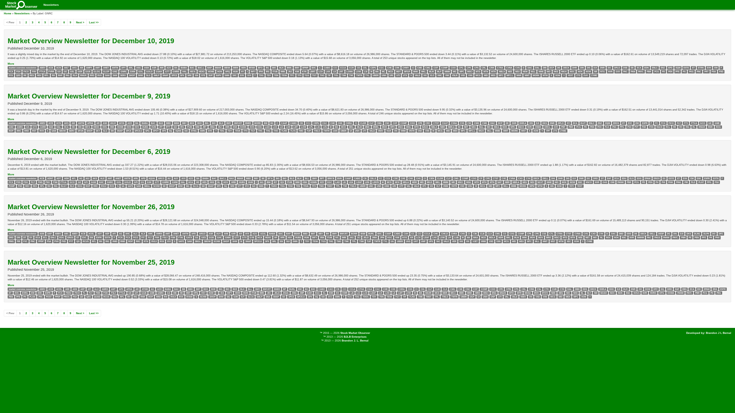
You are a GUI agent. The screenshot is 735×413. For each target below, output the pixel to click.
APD (143, 178)
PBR (649, 71)
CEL (365, 68)
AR (98, 123)
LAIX (267, 127)
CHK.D (444, 234)
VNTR (412, 131)
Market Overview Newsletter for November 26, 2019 (91, 207)
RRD (92, 75)
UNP (423, 241)
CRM (491, 68)
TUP (309, 131)
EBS (684, 289)
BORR (257, 123)
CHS (418, 178)
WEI (486, 75)
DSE (625, 68)
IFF (161, 127)
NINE (541, 71)
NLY (589, 293)
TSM (343, 75)
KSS (259, 127)
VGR (388, 131)
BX (271, 123)
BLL (307, 178)
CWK (484, 123)
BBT (313, 234)
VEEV (380, 131)
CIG (423, 289)
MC (383, 71)
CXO (520, 178)
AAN (42, 234)
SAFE (130, 186)
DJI (595, 68)
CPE (420, 123)
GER (80, 71)
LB (344, 182)
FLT (679, 123)
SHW (140, 75)
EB (632, 68)
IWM (283, 71)
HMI (112, 127)
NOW (588, 71)
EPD (670, 68)
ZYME (594, 75)
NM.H (564, 71)
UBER (376, 75)
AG (80, 178)
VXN (470, 75)
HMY (188, 293)
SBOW (62, 131)
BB (183, 289)
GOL (140, 71)
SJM (236, 297)
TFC (292, 75)
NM (595, 293)
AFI (114, 234)
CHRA (349, 123)
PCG (656, 71)
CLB (482, 234)
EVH (709, 68)
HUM (235, 71)
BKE (235, 289)
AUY (176, 178)
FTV (686, 123)
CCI (335, 68)
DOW (647, 289)
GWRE (176, 71)
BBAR (218, 68)
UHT (416, 241)
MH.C (453, 293)
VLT (438, 186)
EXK (699, 178)
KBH (305, 182)
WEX (455, 131)
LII (334, 71)
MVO (536, 293)
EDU (624, 178)
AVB (226, 234)
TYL (367, 75)
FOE (105, 293)
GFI (86, 182)
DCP (552, 68)
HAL (184, 71)
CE (358, 68)
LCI (358, 293)
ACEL (91, 234)
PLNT (701, 182)
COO (453, 68)
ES (664, 178)
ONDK (538, 127)
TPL (338, 186)
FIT (143, 238)
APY (123, 68)
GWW (43, 127)
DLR (625, 289)
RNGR (83, 75)
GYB (252, 238)
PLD (607, 127)
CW (469, 123)
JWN (227, 127)
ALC (135, 234)
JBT (205, 127)
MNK (367, 127)
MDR (414, 182)
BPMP (305, 68)
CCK (387, 178)
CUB (554, 289)
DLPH (706, 234)
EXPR (645, 123)
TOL (336, 75)
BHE (213, 289)
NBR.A (451, 127)
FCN (120, 238)
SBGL (147, 186)
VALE (417, 75)
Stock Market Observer (355, 332)
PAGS (657, 238)
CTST (436, 123)
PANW (620, 182)
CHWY (406, 68)
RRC (19, 131)
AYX (183, 178)
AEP (107, 234)
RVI (165, 297)
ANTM (115, 68)
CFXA (361, 289)
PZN (651, 127)
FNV (34, 71)
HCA (66, 127)
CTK (546, 289)
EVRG (25, 293)
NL (601, 238)
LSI (365, 71)
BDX (192, 123)
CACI (330, 289)
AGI (87, 178)
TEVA (284, 75)
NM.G (496, 127)
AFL (74, 178)
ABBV (58, 234)
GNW (132, 71)
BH (327, 234)
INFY (253, 71)
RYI (169, 241)
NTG (602, 71)
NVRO (653, 293)
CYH (528, 178)
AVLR (113, 123)
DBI (544, 68)
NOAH (603, 293)
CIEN (431, 178)
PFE (677, 71)
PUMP (12, 186)
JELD (366, 238)
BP (284, 289)
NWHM (640, 238)
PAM (633, 71)
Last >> (94, 22)
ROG (718, 127)
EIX (699, 289)
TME (420, 297)
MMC (461, 293)
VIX (425, 75)
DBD (621, 234)
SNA (268, 297)
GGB (87, 71)
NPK (512, 127)
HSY (290, 238)
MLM (431, 71)
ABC (66, 234)
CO (504, 234)
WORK (536, 75)
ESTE (686, 68)
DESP (661, 234)
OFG (661, 293)
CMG (427, 68)
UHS (408, 241)
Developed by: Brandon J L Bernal (708, 332)
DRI (18, 238)
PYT (71, 241)
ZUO (585, 75)
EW (716, 68)
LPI (449, 238)
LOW (358, 71)
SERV (123, 75)
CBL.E (373, 178)
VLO (432, 75)
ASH (105, 123)
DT (602, 178)
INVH (237, 293)
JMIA (212, 127)
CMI (460, 289)
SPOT (156, 131)
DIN (582, 68)
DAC (530, 68)
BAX (161, 123)
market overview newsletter (22, 68)
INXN (245, 293)
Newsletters (51, 4)
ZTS (578, 75)
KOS (252, 127)
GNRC (124, 71)
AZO (169, 68)
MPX (392, 127)
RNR (710, 127)
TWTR (359, 75)
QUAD (97, 297)
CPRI (508, 289)
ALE (102, 178)
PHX (599, 127)
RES (32, 75)
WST (523, 131)
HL (218, 182)
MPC (462, 71)
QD (78, 241)
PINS (11, 241)
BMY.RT (238, 123)
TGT (314, 75)
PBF (563, 127)
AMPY (89, 68)
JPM (382, 238)
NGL (533, 71)
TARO (274, 186)
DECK (566, 68)
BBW (235, 68)
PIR (686, 182)
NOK (580, 71)
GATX (189, 238)
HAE (51, 127)
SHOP (132, 75)
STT (240, 186)
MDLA (406, 182)
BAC (192, 68)
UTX (405, 75)
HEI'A (192, 71)
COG (512, 234)
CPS (476, 68)
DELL (545, 178)
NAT (499, 182)
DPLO (617, 68)
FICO (26, 71)
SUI (253, 186)
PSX (629, 127)
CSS (544, 234)
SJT (243, 297)
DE (558, 68)
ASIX (146, 68)
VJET (475, 241)
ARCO (161, 178)
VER (454, 241)
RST (34, 131)
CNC (387, 123)
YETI (571, 186)
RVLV (103, 186)
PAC (625, 71)
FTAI (180, 238)
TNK (346, 241)
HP (275, 238)
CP (480, 178)
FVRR (51, 71)
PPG (622, 127)
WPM (531, 186)
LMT (341, 71)
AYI (240, 234)
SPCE (174, 75)
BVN (339, 178)
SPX (182, 75)
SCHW (156, 186)
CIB (475, 234)
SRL (274, 241)
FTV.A (42, 71)
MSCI (469, 71)
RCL (668, 127)
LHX (328, 71)
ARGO (202, 234)
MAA (475, 238)
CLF (371, 123)
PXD (721, 71)
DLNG (697, 234)
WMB (497, 131)
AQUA (152, 178)
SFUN (80, 131)
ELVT (583, 123)
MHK (415, 71)
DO (609, 68)
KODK (243, 127)
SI (241, 241)
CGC (381, 68)
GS (27, 127)
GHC (101, 182)
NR (595, 71)
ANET (106, 68)
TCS (349, 297)
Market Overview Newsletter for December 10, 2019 (91, 41)
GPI (136, 182)
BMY (297, 68)
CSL (539, 289)
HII (181, 293)
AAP (49, 234)
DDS (585, 289)
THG (268, 131)
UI (351, 131)
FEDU (68, 293)
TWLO (317, 131)
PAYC (641, 71)
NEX (532, 182)
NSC (580, 182)
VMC (439, 75)
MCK (397, 182)
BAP (209, 68)
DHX (611, 289)
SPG (147, 131)
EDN (646, 68)
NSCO (521, 127)
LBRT (312, 71)
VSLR (454, 75)
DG (668, 234)
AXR (233, 234)
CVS (517, 68)
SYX (249, 75)
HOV (137, 127)
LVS (325, 127)
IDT (275, 182)
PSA (714, 71)
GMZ (115, 71)
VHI (461, 241)
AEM (66, 178)
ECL (45, 238)
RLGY (64, 186)
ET (693, 68)
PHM (670, 182)
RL (694, 127)
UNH (384, 75)
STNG (194, 131)
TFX (299, 75)
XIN (552, 186)
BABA (184, 68)
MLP (439, 71)
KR (411, 238)
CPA (529, 234)
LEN (367, 182)
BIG (207, 123)
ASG (138, 68)
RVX (99, 75)
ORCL (547, 127)
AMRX (159, 234)
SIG (187, 186)
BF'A (270, 178)
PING (678, 182)
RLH (75, 75)
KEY (322, 182)
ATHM (145, 289)
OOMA (670, 293)
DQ (662, 289)
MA (377, 71)
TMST (330, 186)
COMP (444, 68)
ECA (639, 68)
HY (242, 71)
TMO (301, 131)
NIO (548, 71)
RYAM (189, 297)
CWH (476, 123)
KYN (304, 71)
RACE (659, 127)
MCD (390, 71)
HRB (233, 182)
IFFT (168, 127)
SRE (189, 75)
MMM (447, 71)
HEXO (202, 71)
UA (392, 241)
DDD (629, 234)
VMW (403, 131)
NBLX (502, 71)
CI (413, 68)
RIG (67, 75)
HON (219, 71)
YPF (548, 131)
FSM (55, 182)
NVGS (636, 293)
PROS (66, 297)
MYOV (545, 293)
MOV (540, 238)
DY (568, 123)
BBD (168, 123)
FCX (11, 71)
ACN (58, 68)
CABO (327, 68)
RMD (115, 241)
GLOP (106, 71)
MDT (398, 71)
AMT (97, 68)
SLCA (195, 186)
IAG (262, 182)
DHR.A (522, 123)
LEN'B (375, 182)
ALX (143, 234)
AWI (161, 68)
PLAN (32, 297)
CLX (490, 234)
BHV (199, 123)
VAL (409, 186)
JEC (269, 293)
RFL (46, 75)
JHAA (285, 293)
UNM (386, 186)
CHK (397, 68)
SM (112, 131)
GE (65, 71)
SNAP (165, 75)
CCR (351, 68)
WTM (545, 75)
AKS (74, 68)
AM (81, 68)
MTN (485, 71)
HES (204, 182)
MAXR (428, 293)
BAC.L (201, 68)
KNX (235, 127)
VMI (447, 75)
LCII (320, 71)
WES (493, 75)
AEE (67, 289)
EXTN (716, 178)
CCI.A (343, 68)
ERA (715, 289)
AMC (150, 234)
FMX (157, 238)
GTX (35, 127)
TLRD (284, 131)
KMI (297, 71)
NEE (510, 71)
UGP (472, 297)
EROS (616, 123)
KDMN (313, 182)
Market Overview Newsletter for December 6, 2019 (89, 151)
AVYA (121, 123)
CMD (419, 68)
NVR (610, 71)
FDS (18, 182)
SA (123, 186)
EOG (639, 178)
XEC (569, 241)
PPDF (41, 241)
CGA (369, 289)
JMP (302, 293)
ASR (154, 68)
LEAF (359, 182)
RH (53, 75)
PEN (670, 71)
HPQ (227, 71)
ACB (50, 68)
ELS (632, 178)
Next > (80, 22)
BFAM (252, 68)
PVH (56, 241)
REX (35, 186)
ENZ (663, 68)
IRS (267, 71)
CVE (504, 178)
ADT (58, 178)
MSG (408, 127)
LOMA (349, 71)
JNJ (290, 71)
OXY (618, 71)
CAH (406, 234)
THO (322, 75)
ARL (131, 68)
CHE (389, 68)
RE (25, 75)
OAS (605, 182)
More (11, 63)
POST (49, 297)
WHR (518, 75)
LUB (456, 238)
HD (73, 127)
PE (690, 238)
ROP (11, 131)
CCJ (308, 123)
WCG (478, 75)
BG (267, 68)
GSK (149, 182)
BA (175, 68)
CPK (469, 68)
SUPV (218, 75)
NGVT (540, 182)
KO (337, 293)
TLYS (293, 131)
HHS (104, 127)
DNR (602, 68)
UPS (431, 241)
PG (684, 71)
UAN (335, 131)
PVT (637, 127)
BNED (248, 123)
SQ (170, 131)
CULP (445, 123)
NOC (572, 71)
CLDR (363, 123)
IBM (268, 182)
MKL (423, 71)
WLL (489, 131)
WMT (527, 75)
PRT (706, 71)
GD (59, 71)
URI (391, 75)
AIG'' (66, 68)
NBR (442, 127)
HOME (211, 71)
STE (203, 75)
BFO (260, 68)
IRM (322, 238)
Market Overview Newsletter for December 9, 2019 (89, 96)
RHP (60, 75)
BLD (292, 178)
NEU (517, 71)
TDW (290, 186)
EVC (630, 123)
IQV (175, 127)
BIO (274, 68)
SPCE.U (138, 131)
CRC (427, 123)
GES (203, 238)
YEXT (570, 75)
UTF (401, 186)
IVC (337, 238)
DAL (537, 68)
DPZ (721, 234)
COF (436, 68)
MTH (484, 182)
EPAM (647, 178)
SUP (210, 75)
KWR (344, 293)
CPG (461, 68)
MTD (478, 71)
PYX (11, 75)
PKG (691, 71)
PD (663, 71)
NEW (525, 71)
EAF (609, 178)
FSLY (165, 238)
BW (265, 123)
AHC (127, 234)
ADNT (50, 178)
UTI (398, 75)
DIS (588, 68)
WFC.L (509, 75)
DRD (595, 178)
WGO (481, 131)
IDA (222, 293)
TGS (307, 75)
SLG (148, 75)
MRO (548, 238)
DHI (553, 178)
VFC (424, 186)
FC (656, 123)
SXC (235, 75)
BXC (314, 68)
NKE (556, 71)
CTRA (500, 68)
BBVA (227, 68)
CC (380, 178)
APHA (90, 123)
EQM (678, 68)
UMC (371, 186)
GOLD (149, 71)
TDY (269, 75)
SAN (115, 75)
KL (324, 293)
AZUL (263, 234)
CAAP (284, 123)
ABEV (42, 68)
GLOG (97, 71)
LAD (337, 182)
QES (18, 75)
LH (281, 127)
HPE (282, 238)
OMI (612, 182)
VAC (438, 241)
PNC (699, 71)
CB (301, 123)
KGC (329, 182)
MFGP (407, 71)
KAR (309, 293)
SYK (242, 75)
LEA (351, 182)
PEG (719, 293)
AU (169, 178)
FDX (18, 71)
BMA (289, 68)
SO (283, 297)
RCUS (86, 241)
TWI (351, 75)
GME (717, 123)
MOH (384, 127)
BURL (371, 234)
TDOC (366, 297)
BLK (281, 68)
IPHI (261, 71)
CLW (437, 289)
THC (260, 131)
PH (657, 182)
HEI (80, 127)
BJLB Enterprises (355, 336)
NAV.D (425, 127)
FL (84, 293)
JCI (358, 238)
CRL (484, 68)
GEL (72, 71)
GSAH (159, 71)
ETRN (701, 68)
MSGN (503, 293)
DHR (574, 68)
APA (136, 178)
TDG (261, 75)
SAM (107, 75)
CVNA (509, 68)
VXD (463, 75)
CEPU (373, 68)
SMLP (156, 75)
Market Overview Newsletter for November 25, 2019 (91, 262)
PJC (25, 241)
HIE (175, 293)
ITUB (275, 71)
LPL (311, 127)
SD (164, 186)
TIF (329, 75)
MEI (422, 182)
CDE (395, 178)
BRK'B (330, 178)
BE (263, 178)
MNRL (376, 127)
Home (7, 13)
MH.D (429, 182)
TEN (276, 75)
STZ (247, 186)
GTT (167, 71)
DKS (544, 123)
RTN (146, 241)
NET (466, 127)
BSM (363, 234)
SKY (98, 131)
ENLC (655, 68)
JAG (351, 238)
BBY (184, 123)
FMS (40, 182)
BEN (243, 68)
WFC (501, 75)
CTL (551, 234)
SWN (227, 75)
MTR (493, 71)
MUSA (528, 293)
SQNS (178, 131)
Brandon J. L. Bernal (355, 340)
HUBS (145, 127)
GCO (702, 123)
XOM (557, 75)
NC (459, 127)
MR (453, 182)
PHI (663, 182)
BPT (322, 178)
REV (39, 75)
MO (454, 71)
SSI (196, 75)
